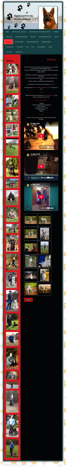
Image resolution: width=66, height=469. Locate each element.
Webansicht (59, 466)
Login (60, 464)
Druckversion (9, 464)
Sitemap (15, 464)
